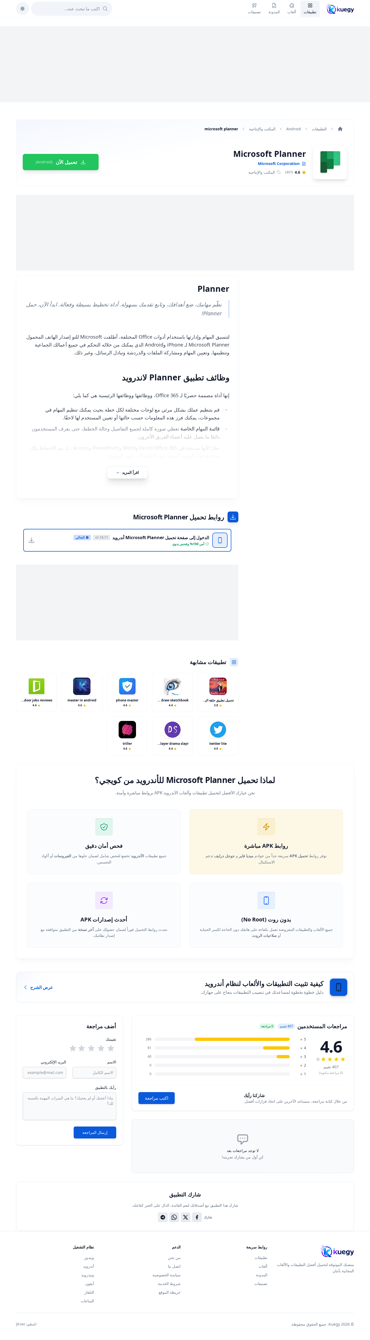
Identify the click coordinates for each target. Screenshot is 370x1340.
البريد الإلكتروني (53, 1061)
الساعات (87, 1300)
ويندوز (89, 1257)
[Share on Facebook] (197, 1217)
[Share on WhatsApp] (174, 1217)
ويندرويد (87, 1274)
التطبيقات (319, 128)
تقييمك (111, 1039)
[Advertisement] (185, 64)
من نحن (174, 1257)
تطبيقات (261, 1257)
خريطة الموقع (170, 1292)
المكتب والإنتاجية (262, 128)
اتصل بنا (174, 1266)
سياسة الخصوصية (166, 1274)
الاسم (111, 1061)
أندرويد (88, 1266)
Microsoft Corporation (279, 163)
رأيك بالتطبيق (105, 1087)
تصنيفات (260, 1283)
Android (293, 128)
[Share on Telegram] (163, 1217)
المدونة (261, 1274)
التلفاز (89, 1292)
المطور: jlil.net (26, 1324)
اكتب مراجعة (156, 1098)
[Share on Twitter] (185, 1217)
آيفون (89, 1283)
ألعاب (263, 1266)
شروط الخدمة (169, 1283)
